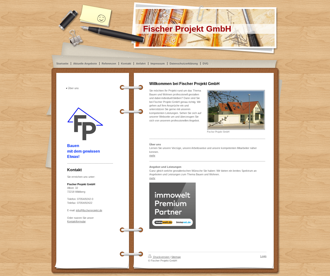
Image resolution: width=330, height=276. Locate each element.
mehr (152, 155)
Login (263, 256)
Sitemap (176, 256)
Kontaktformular (76, 221)
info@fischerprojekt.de (89, 210)
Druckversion (161, 256)
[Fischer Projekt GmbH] (236, 110)
